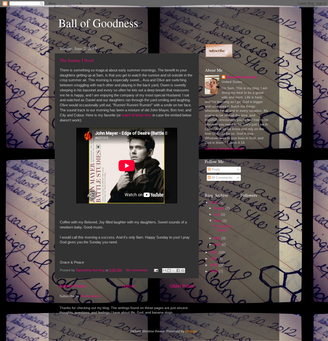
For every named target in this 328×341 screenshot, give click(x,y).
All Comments (221, 177)
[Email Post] (155, 270)
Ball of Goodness (98, 22)
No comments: (137, 270)
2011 (214, 258)
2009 (214, 271)
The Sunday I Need (76, 60)
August (219, 208)
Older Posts (182, 286)
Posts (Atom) (90, 296)
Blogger (191, 331)
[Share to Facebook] (178, 270)
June (218, 220)
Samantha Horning (241, 77)
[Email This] (164, 270)
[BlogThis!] (169, 270)
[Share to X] (173, 270)
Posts (215, 169)
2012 (214, 252)
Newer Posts (73, 286)
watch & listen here (137, 115)
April (218, 244)
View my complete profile (224, 149)
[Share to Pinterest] (182, 270)
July (217, 214)
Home (128, 286)
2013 (214, 202)
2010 (214, 265)
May (217, 238)
